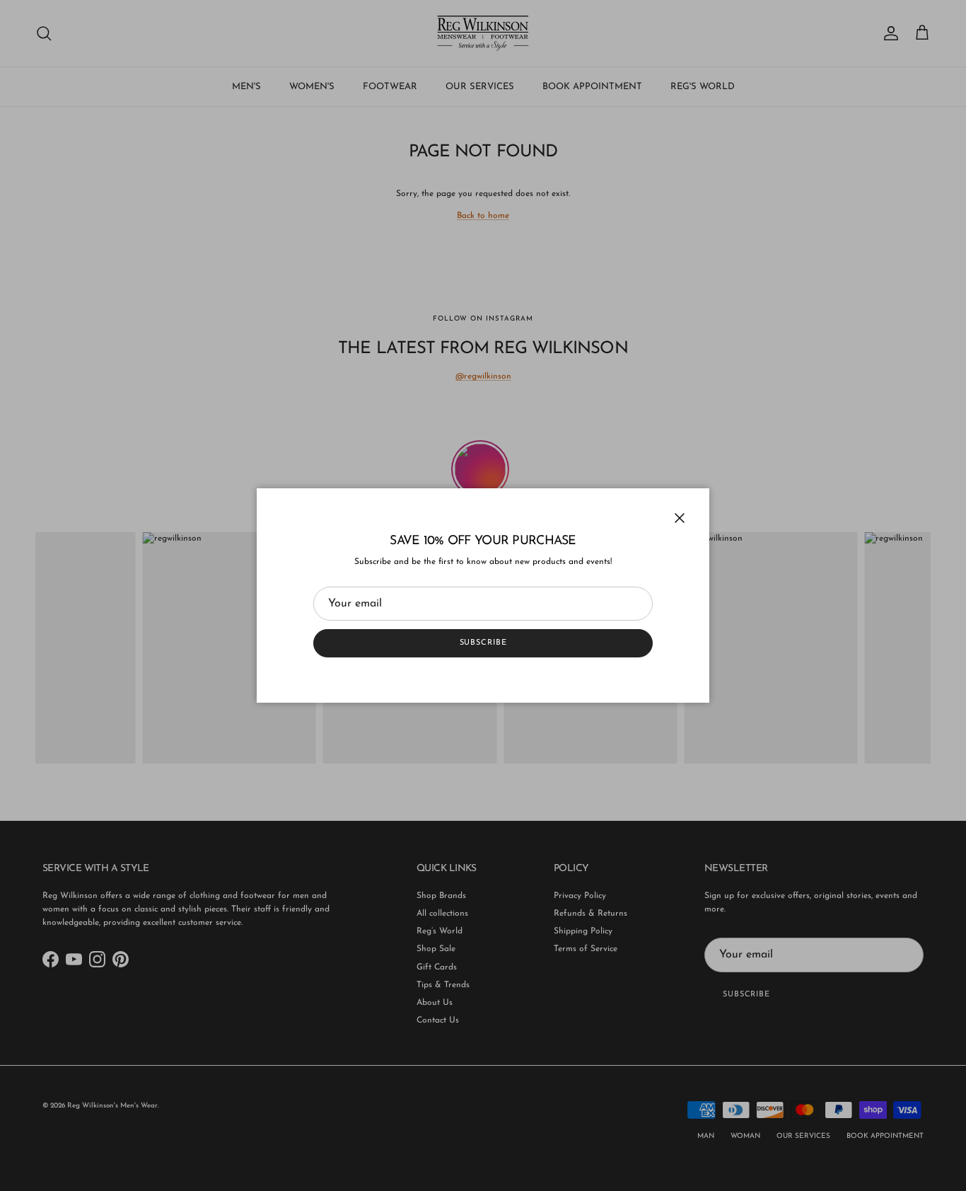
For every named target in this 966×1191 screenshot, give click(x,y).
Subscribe (483, 643)
